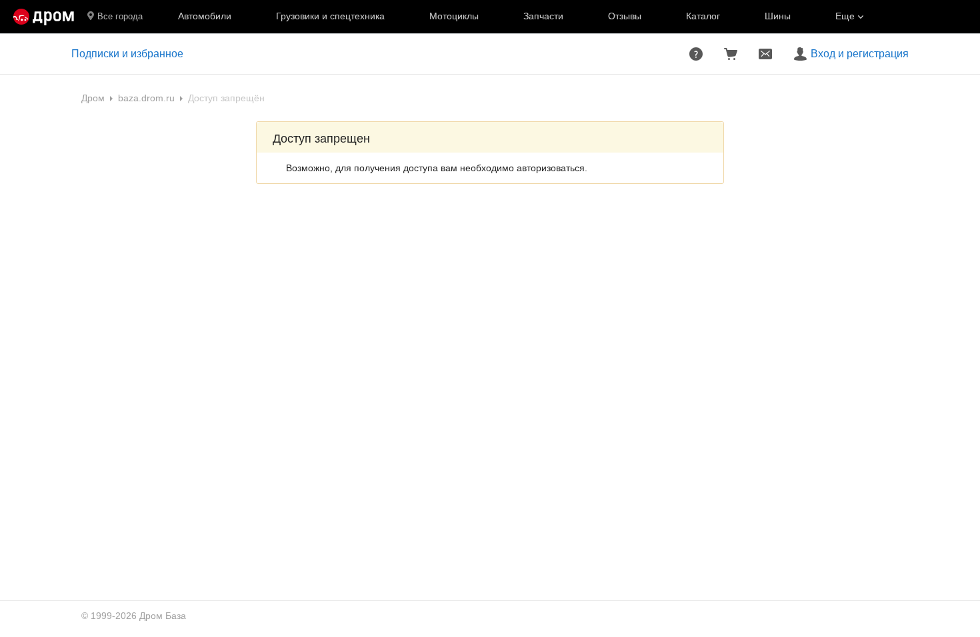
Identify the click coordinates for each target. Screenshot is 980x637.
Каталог (703, 16)
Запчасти (543, 16)
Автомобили (204, 16)
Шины (778, 16)
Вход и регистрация (860, 53)
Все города (120, 16)
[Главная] (43, 16)
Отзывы (624, 16)
